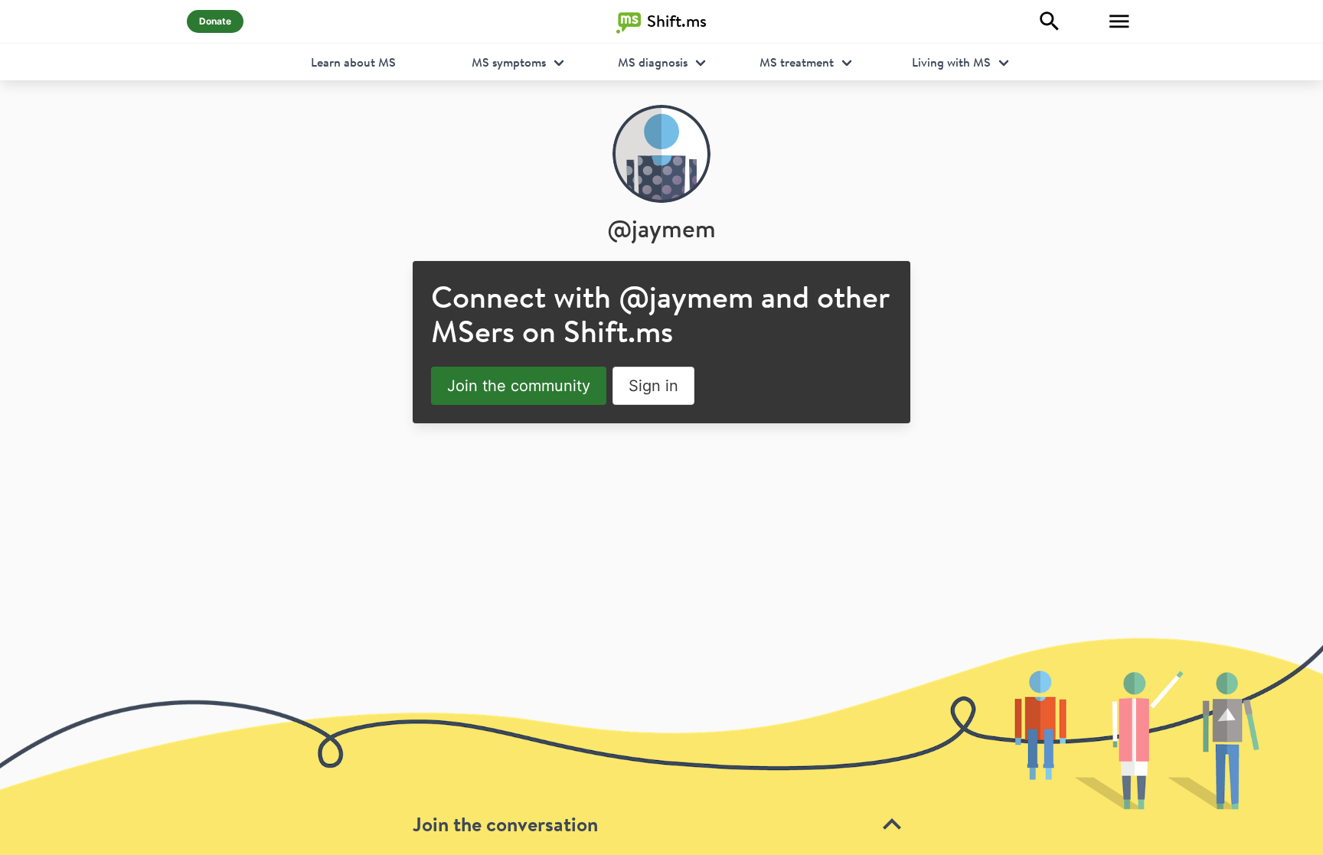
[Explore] (1050, 21)
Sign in (653, 386)
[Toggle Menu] (1119, 21)
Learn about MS (353, 62)
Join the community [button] (518, 386)
